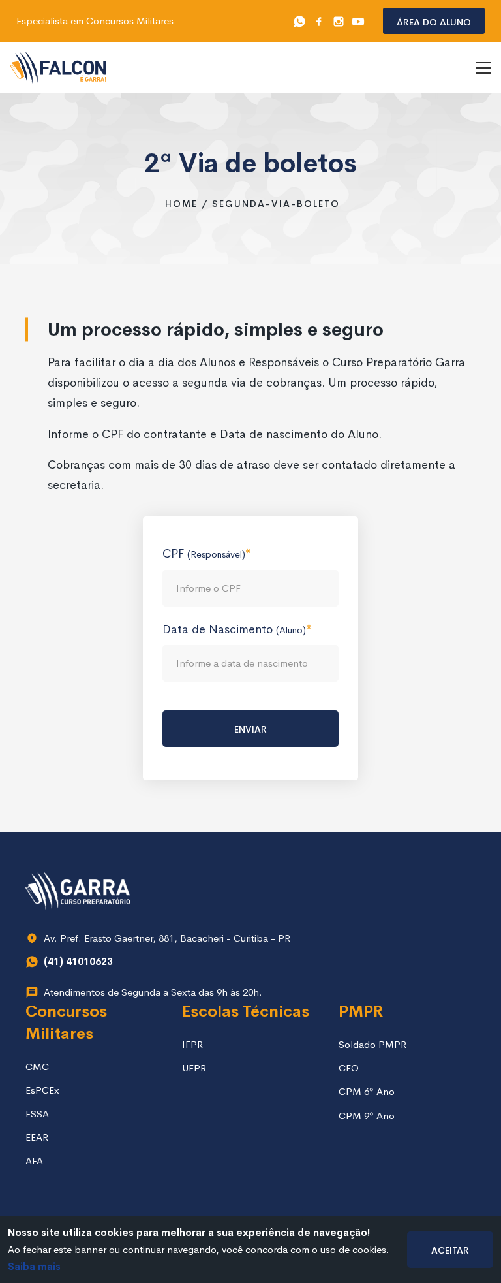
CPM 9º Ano (367, 1115)
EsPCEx (42, 1090)
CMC (37, 1066)
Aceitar (450, 1249)
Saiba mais (34, 1266)
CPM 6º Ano (367, 1091)
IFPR (192, 1044)
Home (181, 204)
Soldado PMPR (372, 1044)
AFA (34, 1160)
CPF (203, 553)
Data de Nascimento (234, 629)
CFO (349, 1068)
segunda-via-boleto (276, 204)
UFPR (194, 1068)
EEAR (36, 1137)
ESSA (37, 1113)
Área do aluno (434, 21)
